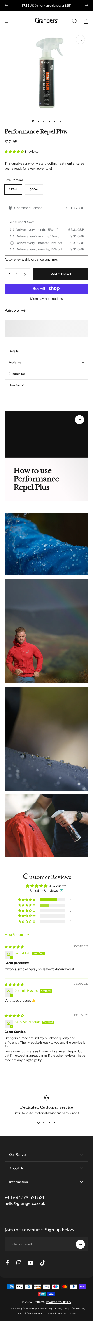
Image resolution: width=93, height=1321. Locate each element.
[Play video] (46, 434)
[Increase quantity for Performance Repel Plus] (25, 274)
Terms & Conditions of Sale (62, 1313)
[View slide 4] (54, 1122)
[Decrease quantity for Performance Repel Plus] (9, 274)
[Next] (87, 5)
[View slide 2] (43, 1122)
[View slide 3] (49, 1122)
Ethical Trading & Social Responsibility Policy (30, 1308)
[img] (14, 947)
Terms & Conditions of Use (31, 1313)
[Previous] (6, 5)
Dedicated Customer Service (46, 1107)
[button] (15, 151)
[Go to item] (33, 121)
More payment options (46, 298)
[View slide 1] (38, 1122)
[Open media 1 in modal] (80, 39)
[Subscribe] (80, 1244)
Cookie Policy (79, 1308)
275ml (13, 189)
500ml (34, 189)
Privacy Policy (62, 1308)
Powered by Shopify (58, 1302)
